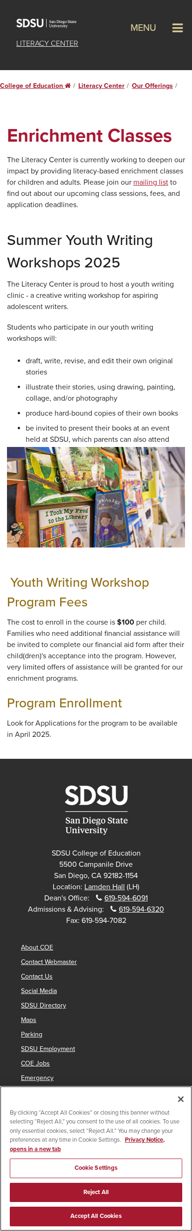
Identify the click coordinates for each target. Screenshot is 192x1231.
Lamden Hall (104, 887)
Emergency (37, 1078)
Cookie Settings (96, 1168)
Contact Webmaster (49, 962)
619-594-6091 (126, 898)
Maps (28, 1020)
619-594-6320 (141, 909)
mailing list (150, 182)
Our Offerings (152, 86)
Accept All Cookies (95, 1216)
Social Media (39, 991)
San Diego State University (51, 23)
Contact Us (37, 976)
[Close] (181, 1099)
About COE (37, 947)
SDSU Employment (48, 1049)
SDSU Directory (43, 1005)
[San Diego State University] (96, 810)
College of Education (35, 86)
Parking (31, 1034)
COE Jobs (35, 1063)
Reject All (96, 1192)
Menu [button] (143, 28)
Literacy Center (47, 43)
